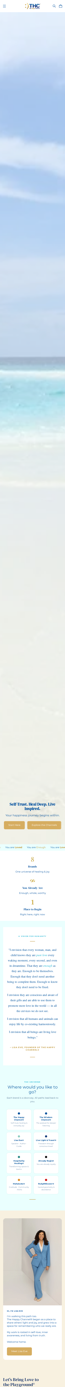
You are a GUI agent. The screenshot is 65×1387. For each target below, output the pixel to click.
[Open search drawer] (54, 6)
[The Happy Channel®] (33, 6)
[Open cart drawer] (60, 6)
